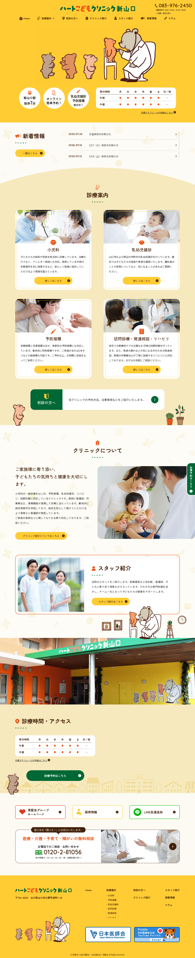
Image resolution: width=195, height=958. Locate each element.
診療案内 (111, 890)
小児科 (111, 895)
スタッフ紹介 (172, 890)
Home (88, 890)
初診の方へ (139, 890)
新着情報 (170, 897)
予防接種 (112, 899)
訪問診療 (112, 908)
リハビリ (112, 917)
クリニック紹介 (141, 897)
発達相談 (112, 912)
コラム (168, 905)
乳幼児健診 (113, 904)
